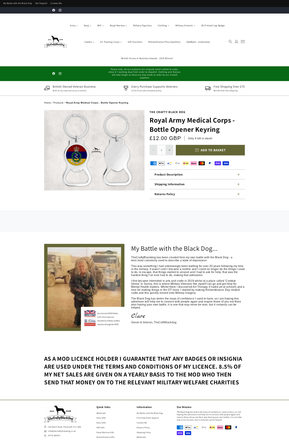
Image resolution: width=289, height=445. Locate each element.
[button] (230, 41)
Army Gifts (101, 418)
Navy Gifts (101, 423)
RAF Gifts (101, 427)
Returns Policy (143, 427)
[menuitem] (73, 25)
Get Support (41, 3)
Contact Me (56, 3)
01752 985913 (54, 435)
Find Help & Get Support (148, 418)
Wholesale (101, 413)
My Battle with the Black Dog (17, 3)
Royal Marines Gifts (105, 432)
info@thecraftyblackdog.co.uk (62, 431)
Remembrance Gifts (106, 437)
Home (47, 102)
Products (58, 102)
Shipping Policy (144, 432)
